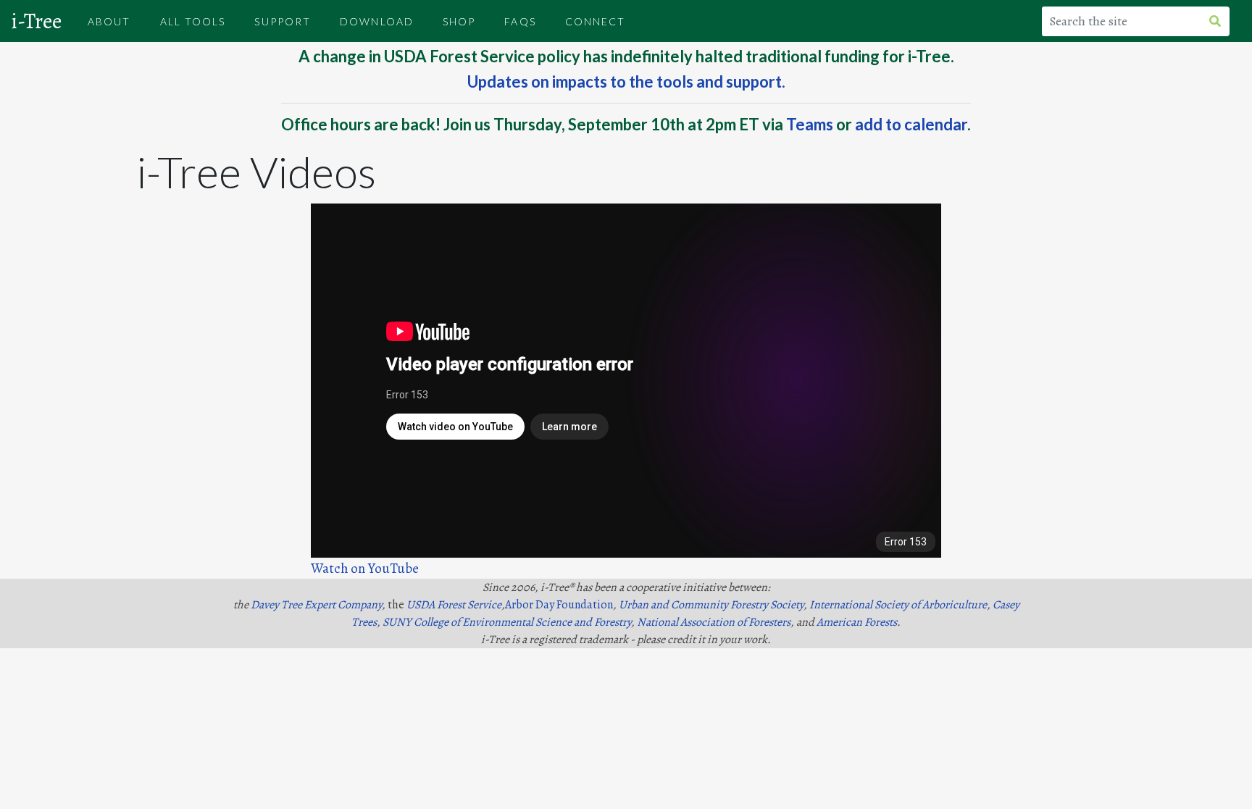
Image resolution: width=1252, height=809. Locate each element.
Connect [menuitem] (595, 21)
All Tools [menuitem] (193, 21)
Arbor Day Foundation (559, 605)
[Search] (1221, 21)
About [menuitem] (109, 21)
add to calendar (911, 124)
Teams (809, 124)
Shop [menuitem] (459, 21)
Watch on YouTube (365, 568)
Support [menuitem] (282, 21)
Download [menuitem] (377, 21)
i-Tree (37, 21)
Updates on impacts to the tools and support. (626, 81)
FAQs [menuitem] (519, 21)
